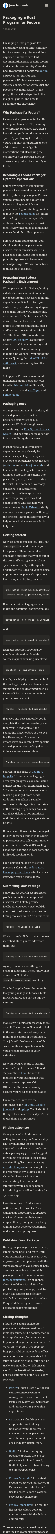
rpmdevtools (11, 394)
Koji (11, 1419)
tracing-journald (31, 465)
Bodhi (12, 1451)
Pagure (13, 1387)
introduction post (14, 1167)
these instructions (14, 1280)
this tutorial (20, 385)
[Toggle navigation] (47, 5)
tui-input (9, 465)
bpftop (43, 71)
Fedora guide (27, 213)
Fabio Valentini (31, 507)
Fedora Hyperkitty (20, 1505)
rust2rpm (34, 390)
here (24, 1073)
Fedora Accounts (19, 1478)
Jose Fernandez (19, 5)
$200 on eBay (19, 339)
